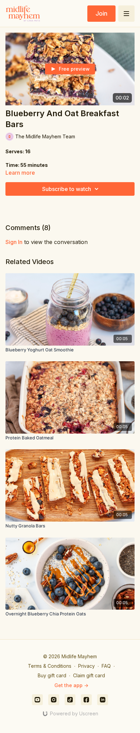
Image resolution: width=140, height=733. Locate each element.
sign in (13, 242)
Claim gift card (89, 675)
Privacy (86, 666)
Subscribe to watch (66, 189)
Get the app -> (71, 685)
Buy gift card (52, 675)
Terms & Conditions (49, 666)
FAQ (106, 666)
